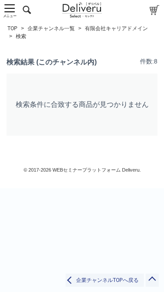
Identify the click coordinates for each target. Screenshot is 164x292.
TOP (12, 28)
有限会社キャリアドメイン (116, 28)
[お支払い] (154, 10)
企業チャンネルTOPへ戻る (107, 280)
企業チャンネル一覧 (51, 28)
